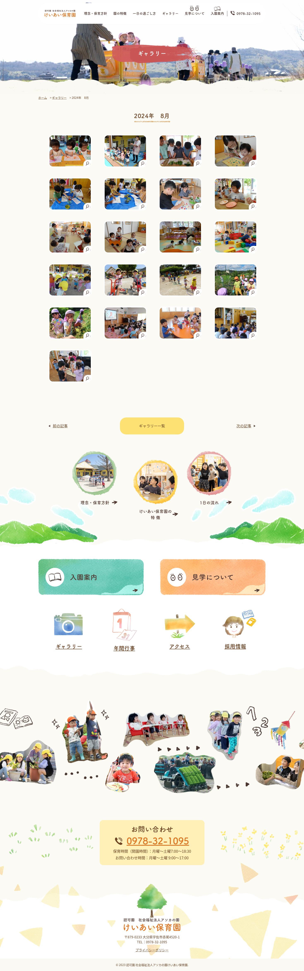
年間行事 (124, 648)
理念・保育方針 (95, 13)
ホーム (42, 98)
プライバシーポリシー (152, 949)
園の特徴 (120, 13)
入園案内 (217, 13)
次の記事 (243, 425)
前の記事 (60, 425)
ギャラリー (170, 13)
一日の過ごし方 (144, 13)
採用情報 (235, 646)
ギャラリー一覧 (152, 425)
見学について (195, 13)
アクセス (179, 646)
